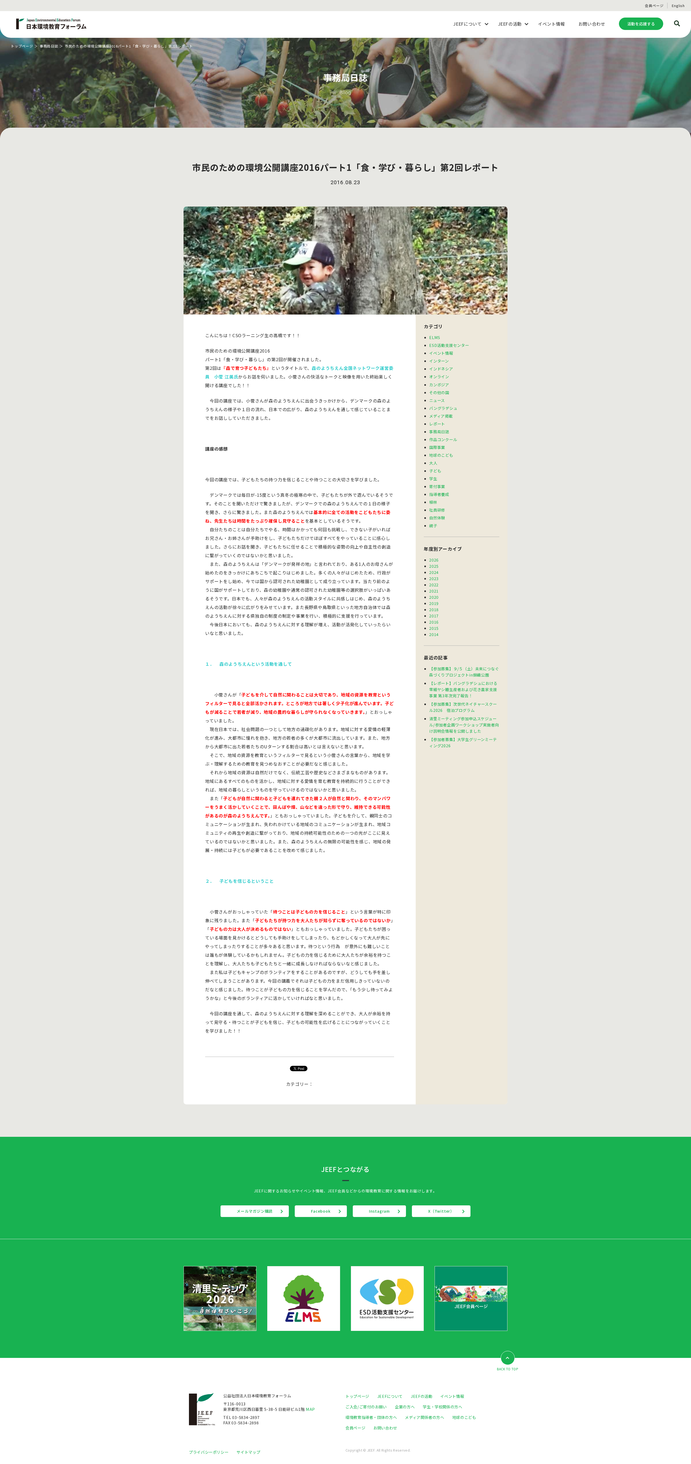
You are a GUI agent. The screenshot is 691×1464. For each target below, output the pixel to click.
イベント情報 (441, 353)
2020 (434, 597)
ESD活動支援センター (449, 345)
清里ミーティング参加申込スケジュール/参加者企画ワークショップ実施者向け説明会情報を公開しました (464, 725)
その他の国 (439, 392)
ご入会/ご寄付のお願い (366, 1406)
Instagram (379, 1211)
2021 (434, 591)
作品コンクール (443, 439)
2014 (434, 634)
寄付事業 (437, 486)
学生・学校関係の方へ (442, 1406)
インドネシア (441, 368)
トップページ (22, 46)
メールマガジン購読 (255, 1211)
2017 (434, 615)
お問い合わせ (385, 1428)
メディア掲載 (441, 416)
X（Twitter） (441, 1211)
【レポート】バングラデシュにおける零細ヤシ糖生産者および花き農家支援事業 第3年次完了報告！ (463, 689)
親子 (433, 525)
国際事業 (437, 447)
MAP (310, 1409)
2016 (434, 622)
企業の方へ (405, 1406)
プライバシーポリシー (208, 1452)
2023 (434, 578)
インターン (439, 361)
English (678, 5)
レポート (437, 424)
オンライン (439, 376)
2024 (434, 572)
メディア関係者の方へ (424, 1417)
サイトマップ (248, 1452)
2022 (434, 584)
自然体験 (437, 517)
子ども (435, 471)
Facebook (320, 1211)
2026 (434, 560)
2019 (434, 603)
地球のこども (441, 455)
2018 (434, 609)
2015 (434, 628)
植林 (433, 502)
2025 (434, 566)
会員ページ (654, 5)
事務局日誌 (49, 46)
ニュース (437, 400)
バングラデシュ (443, 408)
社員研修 (437, 510)
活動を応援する (641, 23)
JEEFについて (390, 1396)
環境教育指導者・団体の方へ (371, 1417)
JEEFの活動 (421, 1396)
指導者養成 (439, 494)
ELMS (434, 337)
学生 (433, 478)
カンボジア (439, 384)
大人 (433, 463)
